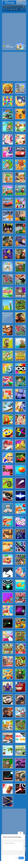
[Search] (23, 7)
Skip (16, 858)
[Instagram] (14, 9)
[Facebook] (9, 9)
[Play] (20, 46)
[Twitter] (11, 9)
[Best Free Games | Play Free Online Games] (9, 2)
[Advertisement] (14, 28)
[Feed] (16, 9)
